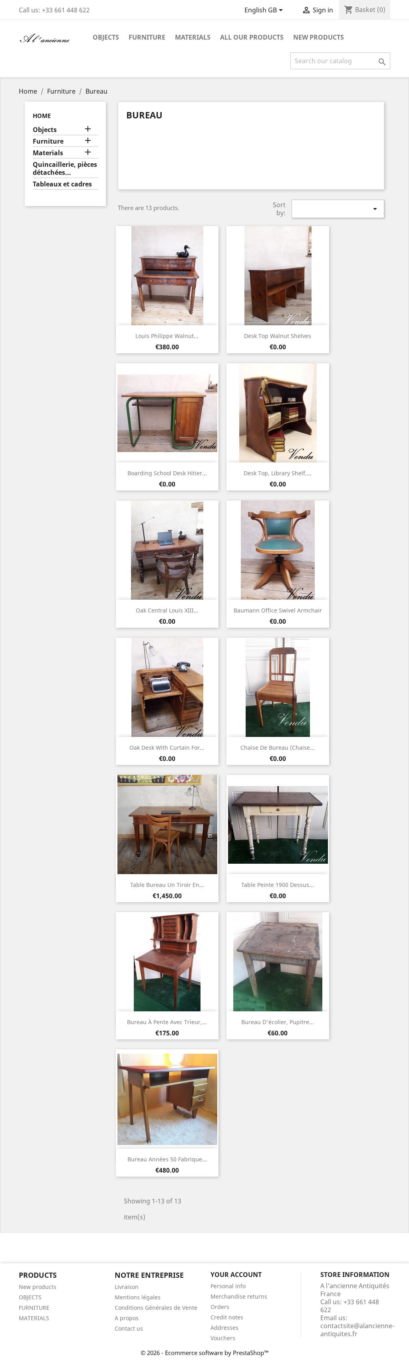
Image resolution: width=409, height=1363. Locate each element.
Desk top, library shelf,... (278, 473)
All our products (252, 37)
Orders (219, 1307)
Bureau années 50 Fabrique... (167, 1159)
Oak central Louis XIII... (167, 610)
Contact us (129, 1328)
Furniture (147, 37)
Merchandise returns (238, 1296)
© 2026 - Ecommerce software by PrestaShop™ (205, 1353)
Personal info (228, 1286)
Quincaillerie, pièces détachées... (65, 168)
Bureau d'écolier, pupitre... (277, 1022)
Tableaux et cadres (62, 184)
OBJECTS (30, 1297)
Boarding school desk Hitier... (167, 473)
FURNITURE (34, 1307)
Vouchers (222, 1338)
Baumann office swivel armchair (278, 610)
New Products (318, 37)
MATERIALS (34, 1318)
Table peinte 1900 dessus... (277, 885)
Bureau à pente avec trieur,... (167, 1022)
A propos (127, 1318)
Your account (236, 1274)
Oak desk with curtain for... (166, 747)
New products (37, 1287)
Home (42, 116)
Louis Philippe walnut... (167, 336)
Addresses (224, 1327)
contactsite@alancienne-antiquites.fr (357, 1329)
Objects (106, 37)
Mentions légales (138, 1297)
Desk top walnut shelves (277, 336)
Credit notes (226, 1317)
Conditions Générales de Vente (156, 1307)
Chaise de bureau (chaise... (277, 747)
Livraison (127, 1287)
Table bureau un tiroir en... (167, 885)
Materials (192, 37)
